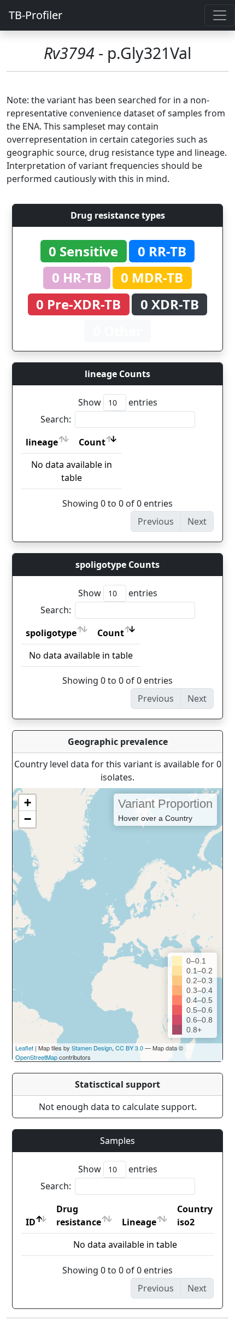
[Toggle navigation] (219, 15)
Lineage (139, 1222)
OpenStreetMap (36, 1057)
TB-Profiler (35, 15)
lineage (42, 442)
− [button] (27, 819)
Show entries (117, 402)
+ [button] (27, 802)
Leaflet (24, 1047)
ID (31, 1222)
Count (92, 442)
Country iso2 (195, 1215)
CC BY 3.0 (129, 1047)
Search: (55, 419)
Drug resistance (78, 1215)
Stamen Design (92, 1047)
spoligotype (51, 633)
